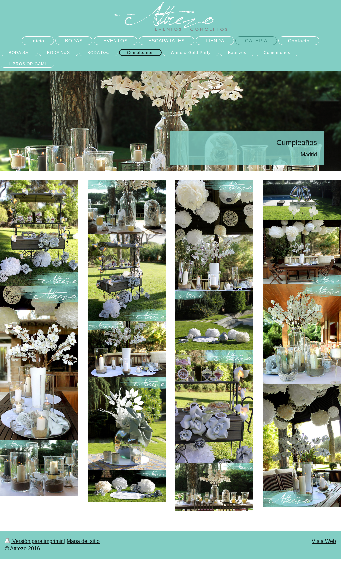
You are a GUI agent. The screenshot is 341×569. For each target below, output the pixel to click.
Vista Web (324, 541)
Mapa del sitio (83, 541)
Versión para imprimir (37, 541)
